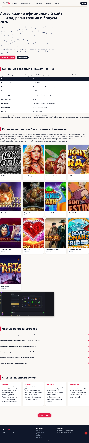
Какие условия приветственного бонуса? (13, 363)
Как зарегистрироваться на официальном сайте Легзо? (18, 352)
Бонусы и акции (38, 3)
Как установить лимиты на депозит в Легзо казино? (17, 335)
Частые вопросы (25, 3)
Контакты (14, 3)
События (48, 3)
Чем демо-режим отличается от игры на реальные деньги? (20, 340)
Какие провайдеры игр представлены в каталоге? (17, 357)
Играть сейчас (22, 57)
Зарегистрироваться (8, 57)
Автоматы (57, 3)
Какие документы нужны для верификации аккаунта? (18, 346)
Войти (84, 3)
